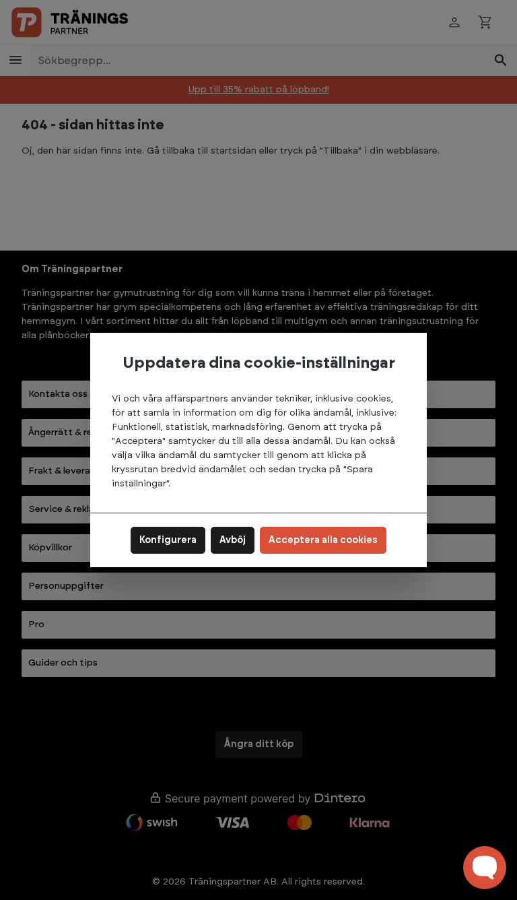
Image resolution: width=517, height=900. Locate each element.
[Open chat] (484, 867)
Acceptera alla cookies (323, 540)
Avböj (232, 540)
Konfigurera (168, 540)
